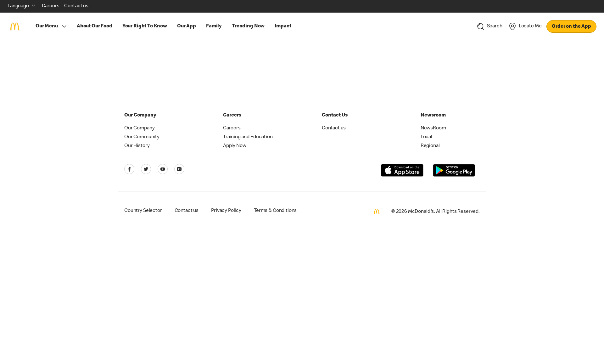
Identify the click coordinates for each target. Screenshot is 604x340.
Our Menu (47, 26)
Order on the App (571, 26)
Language (18, 6)
